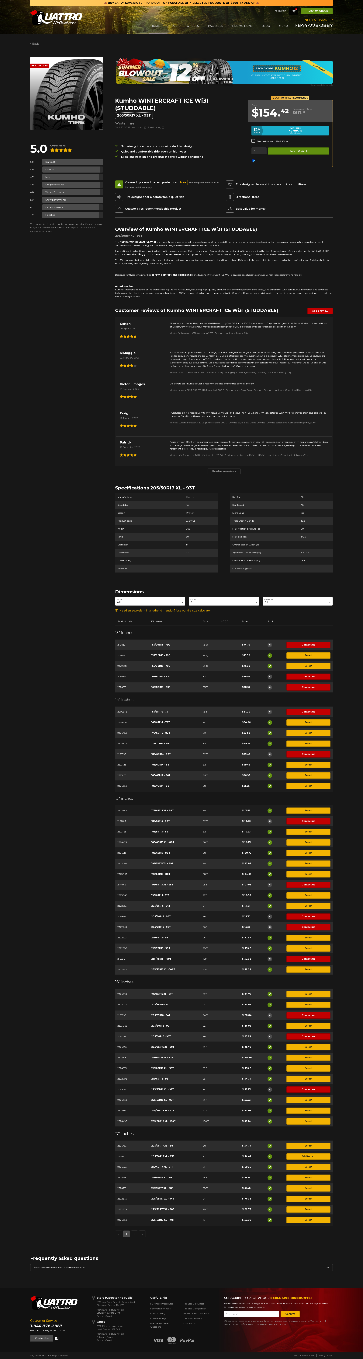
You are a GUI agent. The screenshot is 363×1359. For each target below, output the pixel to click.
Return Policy (157, 1313)
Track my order (317, 10)
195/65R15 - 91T (160, 895)
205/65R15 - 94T (160, 905)
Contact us (308, 644)
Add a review (320, 310)
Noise (48, 177)
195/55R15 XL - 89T (162, 863)
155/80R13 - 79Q (161, 655)
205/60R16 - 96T (161, 1036)
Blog (266, 26)
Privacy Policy (325, 1355)
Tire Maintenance (192, 1318)
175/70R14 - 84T (161, 743)
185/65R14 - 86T (160, 775)
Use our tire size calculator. (193, 610)
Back (35, 43)
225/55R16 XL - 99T (162, 1089)
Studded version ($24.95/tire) (272, 141)
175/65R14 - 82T (160, 732)
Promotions (242, 26)
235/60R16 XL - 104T (163, 1121)
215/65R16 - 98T (160, 1078)
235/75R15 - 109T (161, 958)
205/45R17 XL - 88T (163, 1145)
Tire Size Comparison (194, 1308)
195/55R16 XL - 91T (162, 994)
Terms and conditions (304, 1355)
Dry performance (54, 184)
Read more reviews (224, 471)
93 (145, 127)
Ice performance (54, 207)
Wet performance (54, 192)
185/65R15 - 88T (160, 852)
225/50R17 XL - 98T (163, 1209)
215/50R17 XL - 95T (162, 1177)
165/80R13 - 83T (161, 676)
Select (308, 655)
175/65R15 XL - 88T (162, 810)
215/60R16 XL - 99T (162, 1068)
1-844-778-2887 (313, 25)
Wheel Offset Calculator (196, 1313)
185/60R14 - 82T (161, 754)
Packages (215, 26)
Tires (173, 26)
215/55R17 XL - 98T (162, 1188)
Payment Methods (160, 1308)
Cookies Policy (158, 1318)
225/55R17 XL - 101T (163, 1219)
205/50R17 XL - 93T (163, 1156)
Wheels (192, 26)
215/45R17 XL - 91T (162, 1166)
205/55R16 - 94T (160, 1015)
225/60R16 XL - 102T (163, 1110)
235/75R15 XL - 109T (163, 969)
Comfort (50, 169)
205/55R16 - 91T (160, 1004)
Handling (50, 214)
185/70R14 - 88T (161, 785)
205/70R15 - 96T (161, 916)
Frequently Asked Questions (159, 1325)
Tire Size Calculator (193, 1303)
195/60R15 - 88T (160, 874)
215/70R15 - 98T (160, 948)
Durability (51, 161)
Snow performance (55, 199)
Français (280, 11)
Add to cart (298, 150)
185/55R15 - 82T (160, 821)
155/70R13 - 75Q (160, 644)
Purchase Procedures (161, 1303)
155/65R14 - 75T (160, 711)
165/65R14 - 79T (160, 722)
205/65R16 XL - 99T (162, 1047)
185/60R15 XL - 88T (162, 842)
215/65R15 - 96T (160, 937)
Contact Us (42, 1338)
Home (155, 26)
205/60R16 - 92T (161, 1025)
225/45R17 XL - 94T (162, 1198)
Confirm (290, 1313)
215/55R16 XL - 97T (162, 1057)
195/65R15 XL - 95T (162, 884)
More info (282, 78)
